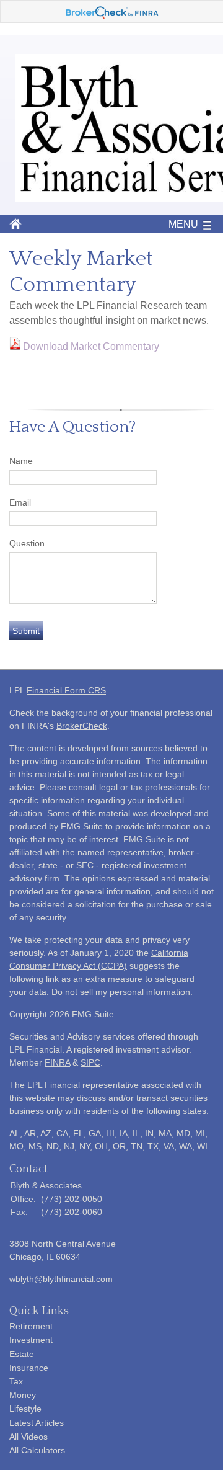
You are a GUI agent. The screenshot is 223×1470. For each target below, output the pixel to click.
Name (21, 461)
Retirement (31, 1326)
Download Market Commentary (91, 346)
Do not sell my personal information (120, 992)
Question (27, 543)
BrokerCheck (81, 726)
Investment (31, 1340)
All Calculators (37, 1450)
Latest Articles (36, 1423)
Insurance (28, 1368)
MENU (183, 224)
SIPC (90, 1062)
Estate (21, 1354)
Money (22, 1395)
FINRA (57, 1062)
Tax (16, 1381)
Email (20, 502)
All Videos (28, 1436)
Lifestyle (25, 1409)
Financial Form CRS (66, 690)
